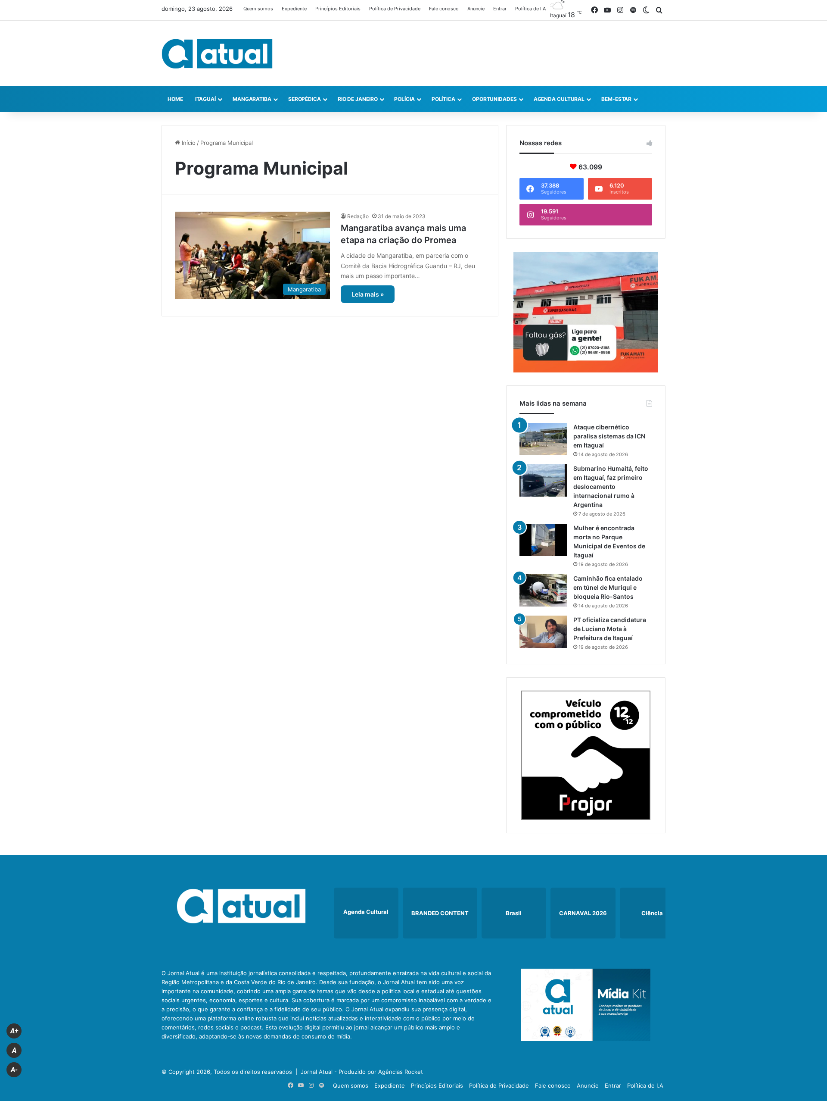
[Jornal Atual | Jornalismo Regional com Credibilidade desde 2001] (217, 53)
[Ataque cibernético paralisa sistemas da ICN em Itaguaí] (543, 439)
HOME (175, 99)
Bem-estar (616, 99)
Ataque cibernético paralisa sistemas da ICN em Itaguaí (609, 436)
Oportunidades (494, 99)
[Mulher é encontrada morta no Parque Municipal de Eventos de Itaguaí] (543, 540)
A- (14, 1070)
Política (443, 99)
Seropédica (304, 99)
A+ (14, 1031)
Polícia (404, 99)
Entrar (500, 9)
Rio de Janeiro (358, 99)
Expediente (294, 9)
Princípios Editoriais (338, 9)
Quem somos (258, 9)
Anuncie (476, 9)
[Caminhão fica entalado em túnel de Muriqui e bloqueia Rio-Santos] (543, 590)
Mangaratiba (252, 99)
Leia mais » (367, 294)
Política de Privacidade (394, 9)
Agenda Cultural (559, 99)
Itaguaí (205, 99)
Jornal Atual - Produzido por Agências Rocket (362, 1071)
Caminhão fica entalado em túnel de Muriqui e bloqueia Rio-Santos (608, 587)
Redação (358, 216)
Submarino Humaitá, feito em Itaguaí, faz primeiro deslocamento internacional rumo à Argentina (610, 486)
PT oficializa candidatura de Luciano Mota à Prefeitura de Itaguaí (609, 628)
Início (188, 142)
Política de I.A (530, 9)
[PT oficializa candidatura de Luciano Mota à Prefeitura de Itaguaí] (543, 632)
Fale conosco (444, 9)
